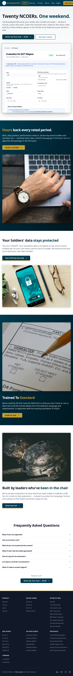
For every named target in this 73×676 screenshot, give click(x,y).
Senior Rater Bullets (56, 641)
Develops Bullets (31, 647)
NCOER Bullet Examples (57, 635)
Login (58, 3)
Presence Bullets (31, 638)
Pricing (39, 3)
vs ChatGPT (5, 659)
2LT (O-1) (5, 635)
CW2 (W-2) (5, 647)
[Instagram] (70, 672)
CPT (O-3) (5, 641)
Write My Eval (11, 505)
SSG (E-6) (29, 605)
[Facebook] (66, 672)
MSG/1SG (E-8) (30, 611)
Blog (53, 3)
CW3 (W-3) (5, 650)
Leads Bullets (30, 644)
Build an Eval (10, 415)
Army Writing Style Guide (58, 638)
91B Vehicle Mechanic (57, 623)
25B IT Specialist (55, 611)
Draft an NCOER (12, 147)
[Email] (61, 672)
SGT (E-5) (29, 602)
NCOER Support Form (57, 644)
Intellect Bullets (31, 641)
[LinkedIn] (57, 672)
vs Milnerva (6, 662)
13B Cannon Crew (55, 608)
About (47, 3)
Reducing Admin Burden (58, 650)
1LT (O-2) (5, 638)
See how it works (45, 37)
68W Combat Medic (56, 614)
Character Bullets (31, 635)
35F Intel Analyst (55, 626)
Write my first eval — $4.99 (16, 37)
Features (32, 3)
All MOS (52, 602)
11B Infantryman (55, 605)
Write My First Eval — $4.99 (35, 581)
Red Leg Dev (19, 672)
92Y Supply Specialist (56, 620)
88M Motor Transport (56, 617)
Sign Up (4, 611)
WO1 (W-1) (5, 644)
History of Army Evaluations (58, 647)
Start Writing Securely (14, 258)
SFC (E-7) (29, 608)
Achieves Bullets (31, 650)
